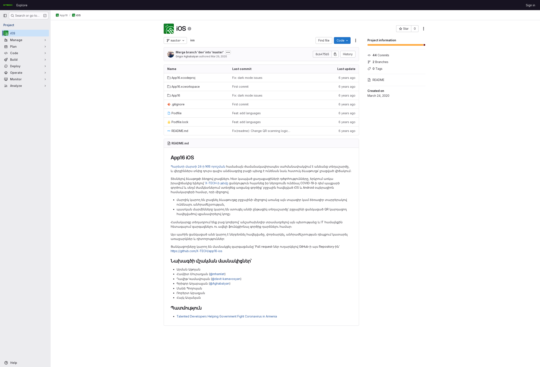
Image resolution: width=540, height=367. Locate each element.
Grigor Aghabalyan (187, 56)
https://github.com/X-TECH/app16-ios (196, 251)
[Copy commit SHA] (335, 54)
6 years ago (347, 77)
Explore (21, 5)
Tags (377, 68)
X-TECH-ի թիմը (216, 183)
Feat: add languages (246, 113)
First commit (240, 86)
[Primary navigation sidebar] (5, 15)
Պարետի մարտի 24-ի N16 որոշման (198, 166)
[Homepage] (7, 5)
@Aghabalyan (219, 283)
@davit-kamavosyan (226, 279)
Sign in (530, 5)
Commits (381, 55)
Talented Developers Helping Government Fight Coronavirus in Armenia (227, 316)
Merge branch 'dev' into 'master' (200, 52)
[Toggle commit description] (228, 52)
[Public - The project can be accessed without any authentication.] (189, 28)
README (378, 80)
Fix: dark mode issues (247, 77)
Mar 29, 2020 (219, 56)
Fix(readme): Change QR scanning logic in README (261, 131)
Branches (380, 62)
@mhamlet (217, 274)
